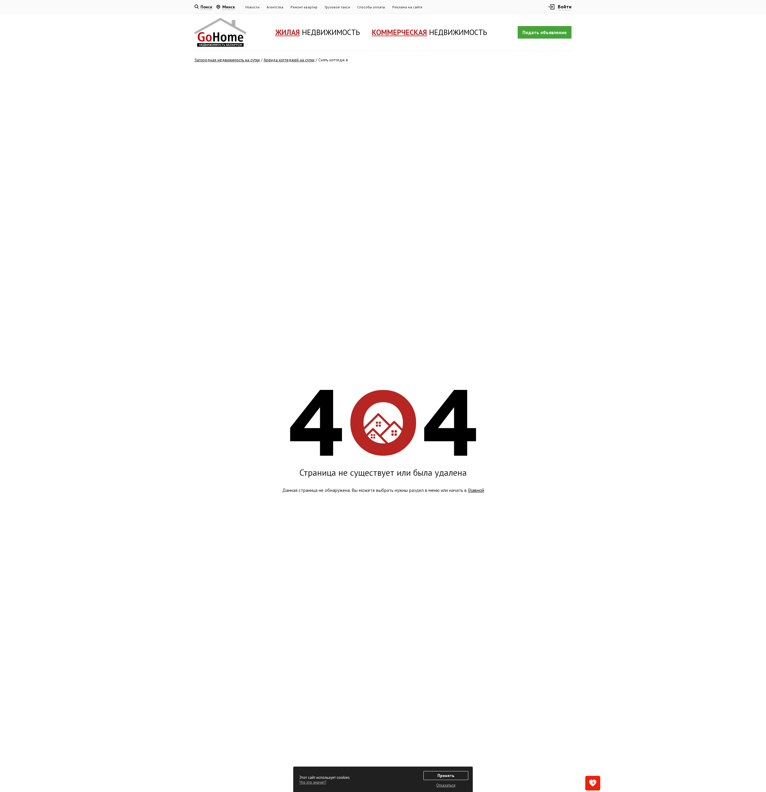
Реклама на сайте (407, 7)
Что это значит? (312, 782)
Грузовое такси (337, 7)
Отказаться (445, 785)
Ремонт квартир (304, 7)
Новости (252, 7)
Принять (445, 775)
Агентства (275, 7)
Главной (476, 490)
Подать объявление (544, 32)
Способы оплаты (371, 7)
